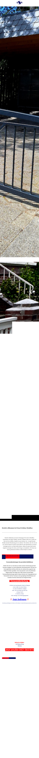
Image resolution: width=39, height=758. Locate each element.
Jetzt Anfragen (19, 599)
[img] (19, 263)
